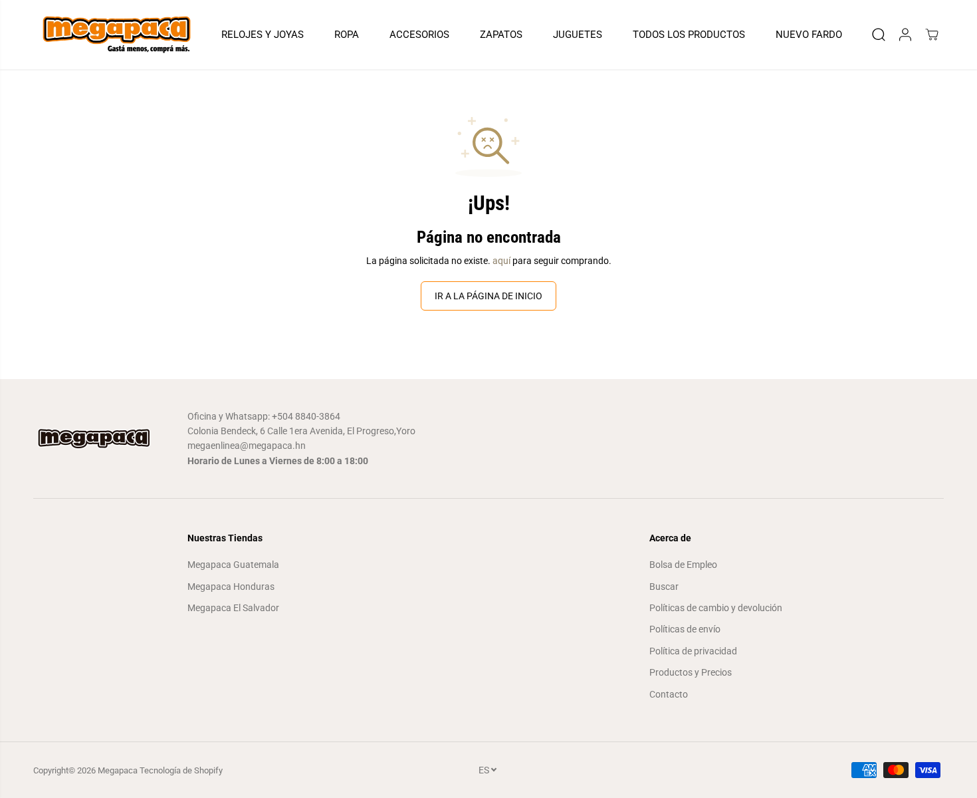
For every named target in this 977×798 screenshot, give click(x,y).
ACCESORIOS (419, 35)
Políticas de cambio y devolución (715, 607)
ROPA (346, 35)
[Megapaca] (116, 34)
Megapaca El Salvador (233, 607)
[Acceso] (905, 35)
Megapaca (118, 770)
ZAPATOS (501, 35)
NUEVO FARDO (809, 35)
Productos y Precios (690, 672)
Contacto (668, 694)
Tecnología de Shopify (181, 770)
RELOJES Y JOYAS (262, 35)
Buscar (664, 586)
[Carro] (932, 35)
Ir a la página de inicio (488, 296)
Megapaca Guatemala (233, 564)
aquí (501, 260)
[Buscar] (879, 35)
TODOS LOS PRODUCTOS (689, 35)
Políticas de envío (684, 629)
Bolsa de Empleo (683, 564)
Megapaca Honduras (230, 586)
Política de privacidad (693, 651)
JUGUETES (577, 35)
